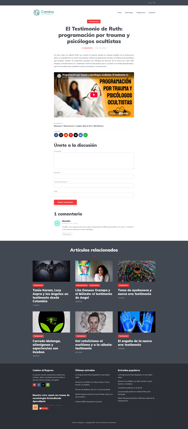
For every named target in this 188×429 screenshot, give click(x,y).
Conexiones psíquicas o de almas (130, 388)
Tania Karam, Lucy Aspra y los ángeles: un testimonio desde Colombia (50, 295)
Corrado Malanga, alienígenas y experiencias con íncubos (47, 346)
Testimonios (140, 13)
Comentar (57, 151)
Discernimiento (82, 285)
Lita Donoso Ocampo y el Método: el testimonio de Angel (93, 293)
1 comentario (87, 48)
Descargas (129, 13)
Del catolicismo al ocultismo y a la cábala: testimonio (93, 344)
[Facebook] (39, 385)
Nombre (57, 173)
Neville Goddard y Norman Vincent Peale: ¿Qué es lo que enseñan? (94, 395)
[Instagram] (43, 385)
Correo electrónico (61, 182)
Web (55, 191)
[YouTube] (34, 385)
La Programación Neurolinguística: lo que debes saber (92, 376)
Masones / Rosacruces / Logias (68, 126)
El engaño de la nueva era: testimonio (135, 342)
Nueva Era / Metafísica (93, 126)
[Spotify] (48, 385)
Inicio (120, 13)
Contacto (152, 13)
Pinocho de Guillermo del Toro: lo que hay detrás (92, 389)
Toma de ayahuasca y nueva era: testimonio (135, 292)
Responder (67, 234)
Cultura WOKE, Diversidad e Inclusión (88, 402)
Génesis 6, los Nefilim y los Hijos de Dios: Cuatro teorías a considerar (92, 383)
